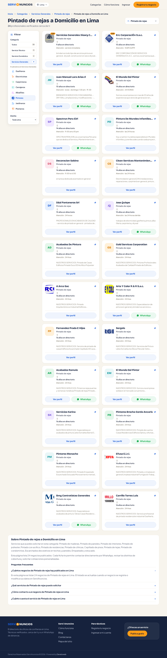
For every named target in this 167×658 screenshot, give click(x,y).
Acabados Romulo (67, 370)
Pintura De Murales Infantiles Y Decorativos (134, 118)
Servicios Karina (66, 412)
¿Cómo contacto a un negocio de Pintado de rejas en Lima (40, 592)
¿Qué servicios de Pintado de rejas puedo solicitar (36, 585)
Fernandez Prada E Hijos (70, 328)
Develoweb (61, 654)
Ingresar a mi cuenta (101, 632)
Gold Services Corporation (131, 244)
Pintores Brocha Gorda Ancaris (134, 412)
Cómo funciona (111, 4)
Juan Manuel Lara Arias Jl (71, 77)
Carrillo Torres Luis (127, 495)
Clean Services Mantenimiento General (134, 160)
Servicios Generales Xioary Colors (74, 35)
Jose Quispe (123, 202)
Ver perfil (57, 64)
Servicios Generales (40, 14)
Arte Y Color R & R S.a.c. (130, 286)
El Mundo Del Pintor (127, 77)
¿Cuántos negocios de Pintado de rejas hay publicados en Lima (42, 570)
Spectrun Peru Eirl (67, 118)
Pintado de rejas (62, 14)
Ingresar (126, 4)
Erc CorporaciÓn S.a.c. (129, 35)
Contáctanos (64, 637)
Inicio (10, 14)
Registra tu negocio (146, 4)
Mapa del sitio (65, 641)
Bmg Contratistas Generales (73, 495)
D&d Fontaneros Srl (67, 202)
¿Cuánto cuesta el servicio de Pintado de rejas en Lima (38, 598)
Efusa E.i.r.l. (123, 453)
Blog (60, 632)
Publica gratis (137, 633)
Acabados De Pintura (68, 244)
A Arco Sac (62, 286)
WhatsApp (85, 64)
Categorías (95, 4)
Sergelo (120, 328)
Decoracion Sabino (67, 160)
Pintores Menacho (67, 453)
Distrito (13, 116)
